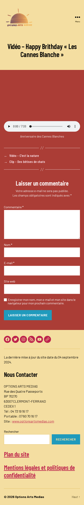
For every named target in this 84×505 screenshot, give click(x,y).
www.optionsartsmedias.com (33, 421)
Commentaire (14, 207)
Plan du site (16, 454)
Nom (8, 245)
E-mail (9, 263)
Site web (9, 281)
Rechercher (11, 431)
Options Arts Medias (29, 497)
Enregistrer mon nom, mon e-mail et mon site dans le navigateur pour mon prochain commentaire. (42, 301)
